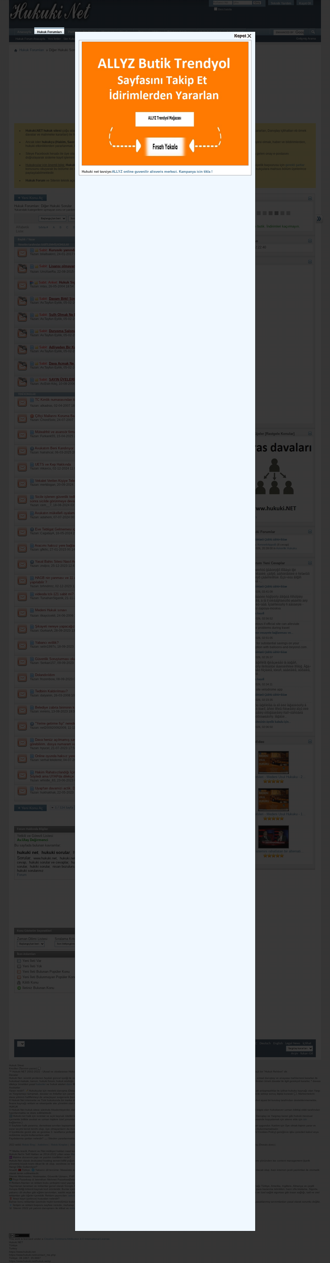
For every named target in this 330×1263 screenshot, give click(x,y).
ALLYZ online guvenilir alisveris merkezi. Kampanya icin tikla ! (162, 172)
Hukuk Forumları (49, 32)
